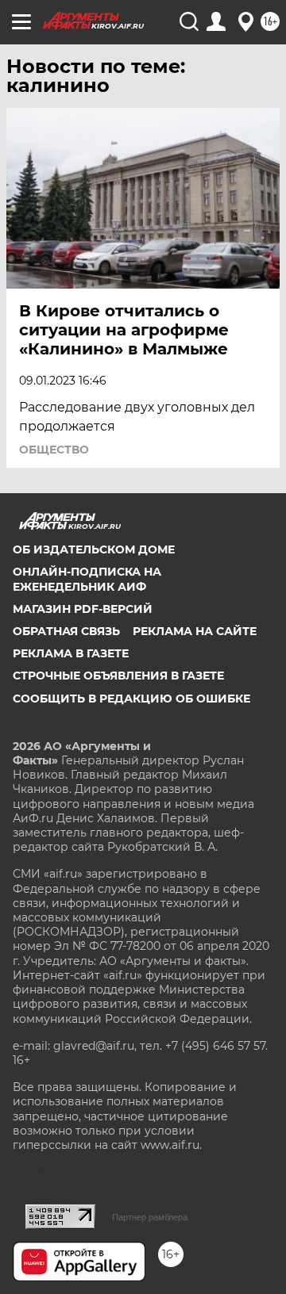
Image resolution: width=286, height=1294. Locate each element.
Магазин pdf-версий (83, 609)
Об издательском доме (94, 549)
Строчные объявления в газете (118, 675)
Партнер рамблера (149, 1217)
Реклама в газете (71, 653)
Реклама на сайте (195, 631)
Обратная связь (66, 631)
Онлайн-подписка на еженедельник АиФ (87, 579)
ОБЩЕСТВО (54, 449)
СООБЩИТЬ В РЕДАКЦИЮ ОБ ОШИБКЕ (131, 698)
